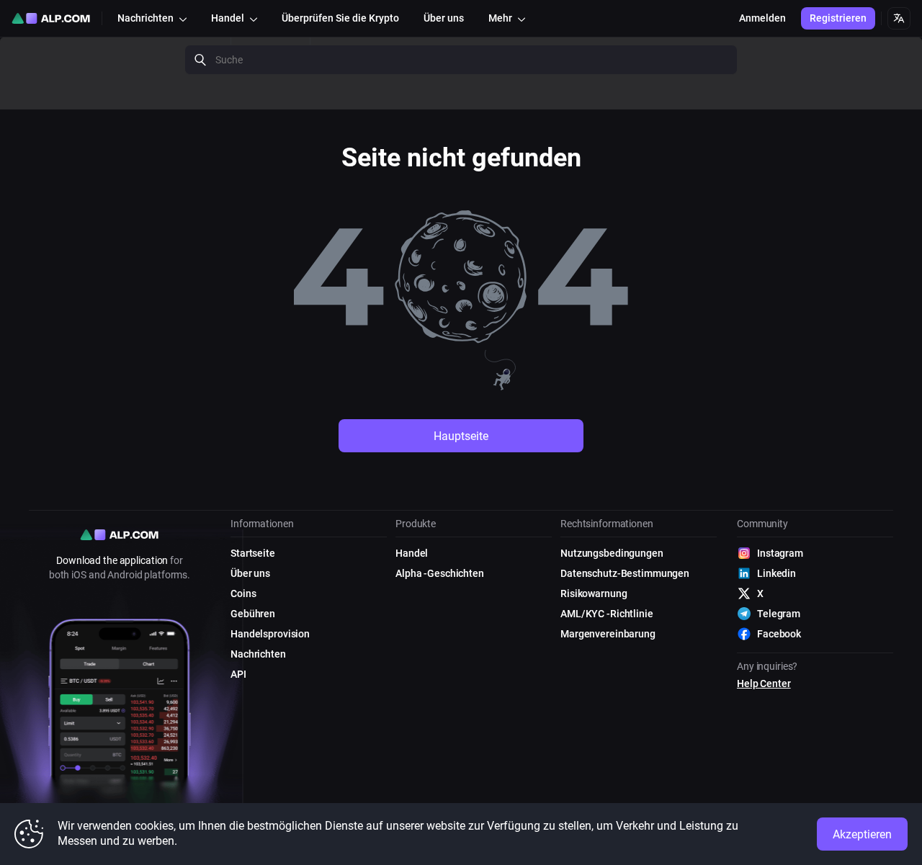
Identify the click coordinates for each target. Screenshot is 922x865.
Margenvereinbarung (607, 634)
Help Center (764, 683)
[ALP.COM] (51, 18)
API (238, 674)
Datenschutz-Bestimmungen (624, 573)
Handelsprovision (270, 634)
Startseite (252, 553)
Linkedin (776, 573)
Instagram (780, 553)
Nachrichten (258, 654)
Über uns (250, 573)
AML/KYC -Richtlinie (606, 613)
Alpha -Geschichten (439, 573)
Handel (411, 553)
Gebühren (252, 613)
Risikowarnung (593, 593)
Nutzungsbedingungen (611, 553)
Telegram (778, 613)
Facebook (779, 634)
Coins (243, 593)
